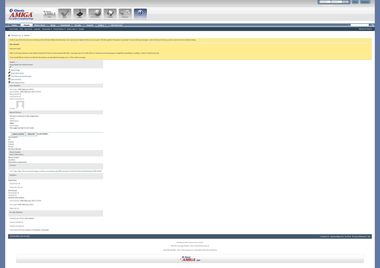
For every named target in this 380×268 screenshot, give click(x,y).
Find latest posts (17, 73)
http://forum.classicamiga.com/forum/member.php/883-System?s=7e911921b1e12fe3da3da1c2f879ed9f (60, 171)
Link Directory (117, 25)
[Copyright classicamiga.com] (190, 258)
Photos (11, 147)
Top (368, 236)
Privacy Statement (359, 236)
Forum (26, 25)
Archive (348, 236)
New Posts (28, 29)
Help (355, 2)
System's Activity (18, 134)
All (9, 140)
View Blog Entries (17, 83)
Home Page (15, 70)
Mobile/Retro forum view (20, 236)
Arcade (78, 25)
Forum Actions (58, 29)
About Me (31, 134)
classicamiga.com (337, 236)
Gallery (101, 25)
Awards (90, 25)
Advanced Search (365, 29)
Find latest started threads (21, 76)
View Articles (16, 79)
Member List (16, 35)
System (11, 142)
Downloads (65, 25)
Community (46, 29)
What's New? (39, 25)
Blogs (53, 25)
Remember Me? (328, 5)
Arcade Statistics (42, 134)
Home (14, 25)
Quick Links (71, 29)
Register (365, 2)
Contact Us (324, 236)
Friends (11, 144)
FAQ (21, 29)
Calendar (37, 29)
